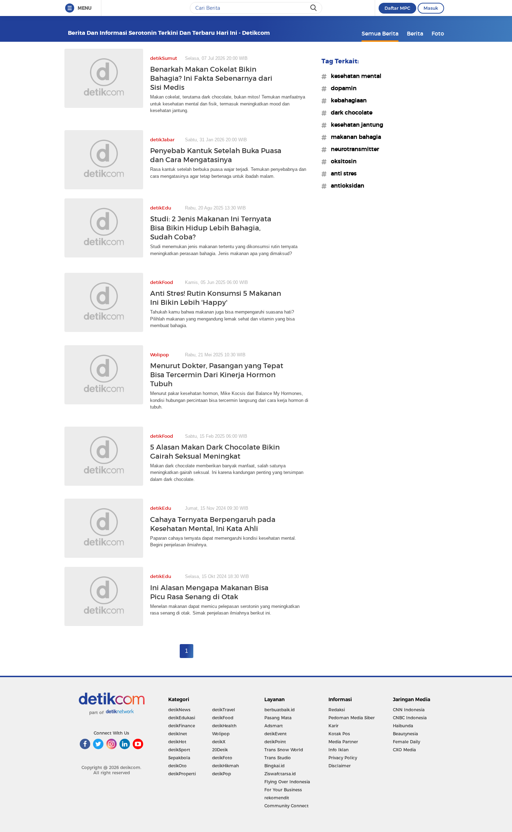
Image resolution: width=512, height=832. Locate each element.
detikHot (177, 741)
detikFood (222, 717)
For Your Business (283, 789)
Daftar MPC (397, 8)
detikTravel (223, 709)
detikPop (221, 773)
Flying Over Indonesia (287, 781)
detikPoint (275, 741)
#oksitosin (342, 161)
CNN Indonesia (409, 709)
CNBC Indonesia (410, 717)
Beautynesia (405, 733)
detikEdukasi (181, 717)
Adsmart (273, 725)
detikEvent (275, 733)
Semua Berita (380, 33)
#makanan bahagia (354, 136)
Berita (415, 33)
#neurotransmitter (353, 148)
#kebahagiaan (347, 100)
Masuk (431, 8)
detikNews (179, 709)
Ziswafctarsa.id (280, 773)
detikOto (177, 765)
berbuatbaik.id (279, 709)
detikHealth (224, 725)
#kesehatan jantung (355, 124)
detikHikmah (225, 765)
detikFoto (222, 757)
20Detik (220, 749)
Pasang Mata (278, 717)
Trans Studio (277, 757)
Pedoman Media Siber (351, 717)
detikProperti (182, 773)
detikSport (179, 749)
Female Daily (406, 741)
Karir (333, 725)
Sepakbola (179, 757)
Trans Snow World (283, 749)
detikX (218, 741)
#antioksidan (345, 185)
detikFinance (181, 725)
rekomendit (276, 797)
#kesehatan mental (354, 75)
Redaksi (336, 709)
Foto (438, 33)
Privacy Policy (342, 757)
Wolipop (221, 733)
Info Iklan (338, 749)
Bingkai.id (274, 765)
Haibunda (403, 725)
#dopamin (342, 88)
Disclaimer (339, 765)
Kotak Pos (339, 733)
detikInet (177, 733)
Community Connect (286, 805)
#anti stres (342, 173)
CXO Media (404, 749)
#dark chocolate (349, 112)
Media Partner (343, 741)
